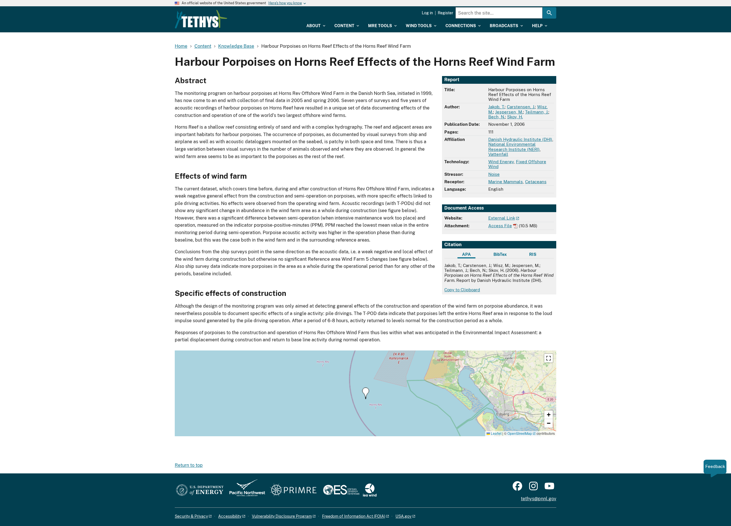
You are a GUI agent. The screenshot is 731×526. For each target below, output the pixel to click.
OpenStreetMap (519, 433)
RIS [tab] (532, 254)
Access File (500, 225)
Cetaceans (536, 181)
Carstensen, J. (521, 106)
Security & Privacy (191, 516)
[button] (365, 393)
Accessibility (229, 516)
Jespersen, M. (509, 111)
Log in (427, 13)
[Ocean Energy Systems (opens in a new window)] (341, 490)
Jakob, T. (496, 106)
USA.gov (403, 516)
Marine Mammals (505, 181)
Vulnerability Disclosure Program (282, 516)
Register (445, 13)
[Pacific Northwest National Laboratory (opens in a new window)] (245, 490)
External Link (501, 218)
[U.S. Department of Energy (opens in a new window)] (200, 490)
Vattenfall (498, 154)
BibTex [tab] (500, 254)
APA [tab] (466, 254)
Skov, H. (515, 116)
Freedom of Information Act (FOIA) (353, 516)
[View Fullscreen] (548, 358)
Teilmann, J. (536, 111)
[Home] (201, 19)
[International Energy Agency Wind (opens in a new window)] (369, 490)
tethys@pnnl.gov (538, 498)
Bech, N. (496, 116)
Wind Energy (501, 161)
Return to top (189, 465)
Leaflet (495, 433)
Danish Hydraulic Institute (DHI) (520, 139)
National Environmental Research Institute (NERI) (514, 147)
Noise (494, 174)
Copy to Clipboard (462, 289)
